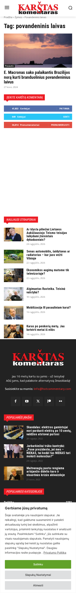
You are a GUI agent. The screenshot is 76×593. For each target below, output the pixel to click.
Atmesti (38, 585)
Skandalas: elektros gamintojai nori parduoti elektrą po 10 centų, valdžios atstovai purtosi (49, 430)
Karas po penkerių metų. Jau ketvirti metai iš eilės (46, 328)
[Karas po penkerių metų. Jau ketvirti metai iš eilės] (13, 331)
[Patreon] (49, 401)
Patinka (64, 108)
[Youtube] (27, 401)
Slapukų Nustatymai (38, 574)
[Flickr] (60, 401)
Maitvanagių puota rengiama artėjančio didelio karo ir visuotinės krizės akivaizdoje (46, 471)
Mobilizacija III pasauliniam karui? (49, 307)
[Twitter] (38, 401)
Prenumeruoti (60, 124)
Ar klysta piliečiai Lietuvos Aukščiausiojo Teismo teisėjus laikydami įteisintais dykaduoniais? (47, 234)
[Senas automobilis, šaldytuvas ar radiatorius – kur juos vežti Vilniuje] (13, 256)
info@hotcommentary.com (52, 389)
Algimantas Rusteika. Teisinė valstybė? (46, 290)
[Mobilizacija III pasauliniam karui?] (13, 313)
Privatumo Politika (54, 552)
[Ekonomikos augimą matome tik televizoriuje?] (13, 275)
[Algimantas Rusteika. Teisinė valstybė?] (13, 294)
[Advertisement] (38, 172)
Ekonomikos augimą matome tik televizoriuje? (48, 271)
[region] (38, 547)
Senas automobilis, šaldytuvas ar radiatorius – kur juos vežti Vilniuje (48, 255)
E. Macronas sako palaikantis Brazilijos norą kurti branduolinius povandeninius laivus (37, 77)
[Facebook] (15, 401)
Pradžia (8, 17)
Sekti (66, 116)
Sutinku (38, 564)
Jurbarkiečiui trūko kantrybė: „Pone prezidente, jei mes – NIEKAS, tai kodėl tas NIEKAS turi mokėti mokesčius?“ (48, 451)
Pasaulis (9, 66)
